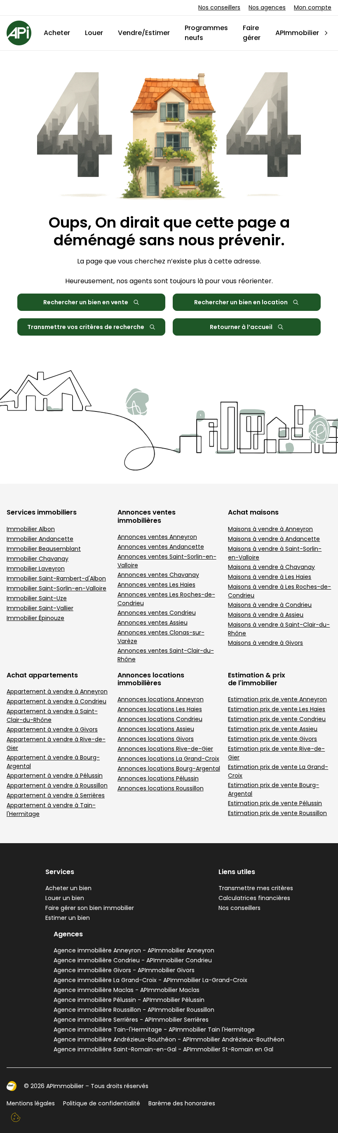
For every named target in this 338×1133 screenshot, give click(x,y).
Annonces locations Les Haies (159, 709)
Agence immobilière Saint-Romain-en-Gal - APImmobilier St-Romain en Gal (163, 1049)
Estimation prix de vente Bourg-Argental (273, 789)
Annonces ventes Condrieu (156, 613)
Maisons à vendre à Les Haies (269, 577)
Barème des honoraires (181, 1103)
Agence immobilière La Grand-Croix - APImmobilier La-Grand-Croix (150, 980)
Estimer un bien (67, 918)
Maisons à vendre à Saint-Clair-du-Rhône (279, 629)
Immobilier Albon (31, 529)
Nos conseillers (219, 7)
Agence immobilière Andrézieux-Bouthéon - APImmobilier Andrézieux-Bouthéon (169, 1039)
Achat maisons (253, 512)
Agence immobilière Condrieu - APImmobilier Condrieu (133, 960)
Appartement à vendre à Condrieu (56, 701)
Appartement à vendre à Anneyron (57, 691)
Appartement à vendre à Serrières (56, 795)
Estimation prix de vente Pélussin (275, 803)
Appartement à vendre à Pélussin (55, 775)
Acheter (57, 33)
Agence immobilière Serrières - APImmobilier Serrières (131, 1019)
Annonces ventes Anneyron (157, 537)
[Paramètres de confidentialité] (15, 1117)
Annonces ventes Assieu (152, 622)
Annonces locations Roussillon (160, 788)
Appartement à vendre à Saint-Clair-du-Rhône (52, 715)
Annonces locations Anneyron (160, 699)
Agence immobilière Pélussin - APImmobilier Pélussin (129, 1000)
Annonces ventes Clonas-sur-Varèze (160, 636)
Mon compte (312, 7)
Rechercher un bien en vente (85, 302)
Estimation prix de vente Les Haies (276, 709)
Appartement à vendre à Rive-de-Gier (56, 743)
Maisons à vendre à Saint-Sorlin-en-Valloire (275, 553)
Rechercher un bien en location (241, 302)
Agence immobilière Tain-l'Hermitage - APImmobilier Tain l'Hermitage (154, 1029)
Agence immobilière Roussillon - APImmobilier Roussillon (134, 1010)
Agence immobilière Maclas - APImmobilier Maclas (127, 990)
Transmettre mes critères (255, 888)
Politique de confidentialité (101, 1103)
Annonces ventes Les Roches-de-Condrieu (166, 598)
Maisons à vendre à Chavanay (271, 567)
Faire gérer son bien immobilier (89, 908)
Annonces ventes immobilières (146, 516)
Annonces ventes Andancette (160, 547)
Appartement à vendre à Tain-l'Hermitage (51, 809)
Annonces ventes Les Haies (156, 585)
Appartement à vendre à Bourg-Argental (53, 761)
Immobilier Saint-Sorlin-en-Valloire (56, 588)
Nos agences (267, 7)
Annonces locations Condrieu (159, 719)
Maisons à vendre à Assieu (265, 615)
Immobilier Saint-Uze (37, 598)
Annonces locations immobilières (150, 679)
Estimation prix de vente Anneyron (277, 699)
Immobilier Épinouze (35, 618)
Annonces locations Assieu (155, 729)
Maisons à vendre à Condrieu (270, 605)
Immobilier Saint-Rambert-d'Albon (56, 578)
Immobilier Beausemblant (44, 549)
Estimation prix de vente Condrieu (277, 719)
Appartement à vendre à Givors (52, 729)
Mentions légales (31, 1103)
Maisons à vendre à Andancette (274, 539)
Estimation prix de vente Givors (272, 739)
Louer (94, 33)
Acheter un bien (68, 888)
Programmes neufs (206, 32)
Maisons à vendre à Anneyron (270, 529)
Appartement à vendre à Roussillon (57, 785)
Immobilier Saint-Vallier (40, 608)
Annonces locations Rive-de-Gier (165, 749)
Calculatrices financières (254, 898)
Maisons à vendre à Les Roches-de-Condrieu (279, 591)
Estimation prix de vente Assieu (272, 729)
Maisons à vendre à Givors (265, 643)
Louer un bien (64, 898)
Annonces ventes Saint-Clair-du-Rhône (165, 654)
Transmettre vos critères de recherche (85, 327)
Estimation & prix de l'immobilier (256, 679)
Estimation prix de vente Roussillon (277, 813)
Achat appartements (42, 675)
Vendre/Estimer (144, 33)
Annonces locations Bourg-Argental (168, 768)
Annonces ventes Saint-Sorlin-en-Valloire (166, 560)
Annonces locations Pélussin (158, 778)
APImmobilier (297, 33)
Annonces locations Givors (155, 739)
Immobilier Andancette (40, 539)
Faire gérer (252, 32)
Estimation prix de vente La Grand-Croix (278, 771)
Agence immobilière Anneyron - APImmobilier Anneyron (134, 950)
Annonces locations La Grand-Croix (168, 759)
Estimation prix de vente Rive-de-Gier (276, 753)
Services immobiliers (42, 512)
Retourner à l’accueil (241, 327)
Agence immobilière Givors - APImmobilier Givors (124, 970)
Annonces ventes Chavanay (158, 575)
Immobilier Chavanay (37, 559)
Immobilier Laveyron (36, 568)
